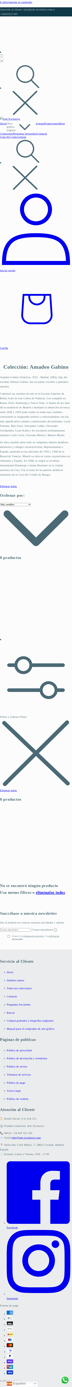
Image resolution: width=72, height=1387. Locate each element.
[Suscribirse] (55, 930)
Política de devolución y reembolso (27, 1058)
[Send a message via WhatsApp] (65, 1380)
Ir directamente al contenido (16, 2)
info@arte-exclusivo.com (26, 1137)
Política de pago (16, 1082)
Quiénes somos (15, 980)
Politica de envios (17, 1066)
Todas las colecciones (19, 988)
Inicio (10, 972)
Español (19, 1383)
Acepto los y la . (35, 937)
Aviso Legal (14, 1090)
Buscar (11, 1012)
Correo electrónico (43, 929)
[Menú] (2, 57)
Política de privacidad (19, 1050)
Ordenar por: (12, 495)
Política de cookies (17, 1098)
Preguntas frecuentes (19, 1004)
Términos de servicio (19, 1074)
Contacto (12, 996)
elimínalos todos (50, 892)
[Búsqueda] (36, 90)
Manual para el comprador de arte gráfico (30, 1028)
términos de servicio (33, 936)
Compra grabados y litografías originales (30, 1020)
